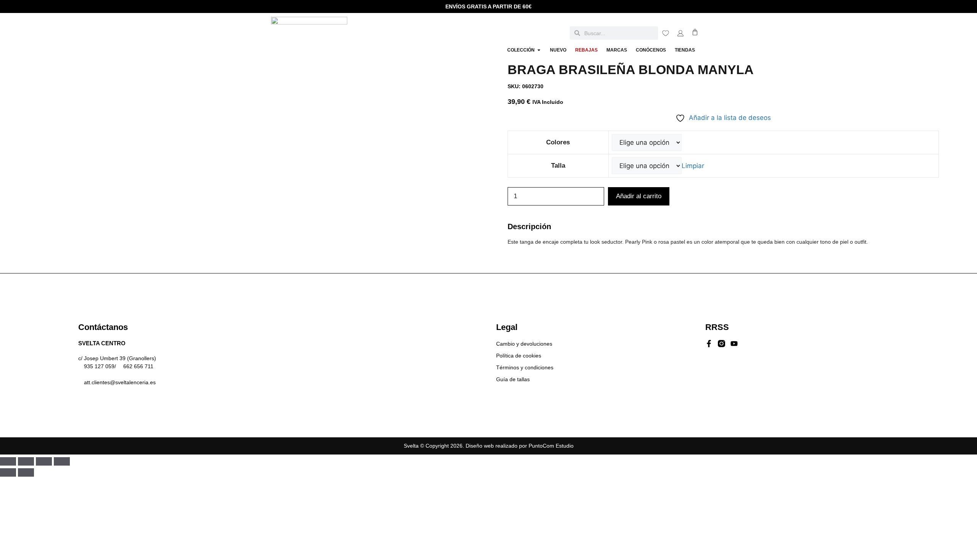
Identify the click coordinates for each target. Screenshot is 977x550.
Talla (558, 165)
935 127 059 (99, 366)
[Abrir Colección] (539, 50)
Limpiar (693, 166)
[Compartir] (44, 461)
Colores (558, 142)
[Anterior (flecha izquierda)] (8, 472)
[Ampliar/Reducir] (8, 461)
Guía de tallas (513, 379)
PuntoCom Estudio (551, 446)
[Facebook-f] (709, 343)
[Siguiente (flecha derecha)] (26, 472)
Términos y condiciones (524, 367)
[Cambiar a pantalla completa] (26, 461)
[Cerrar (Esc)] (62, 461)
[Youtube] (734, 343)
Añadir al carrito (638, 196)
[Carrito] (695, 32)
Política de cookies (518, 356)
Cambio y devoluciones (524, 344)
